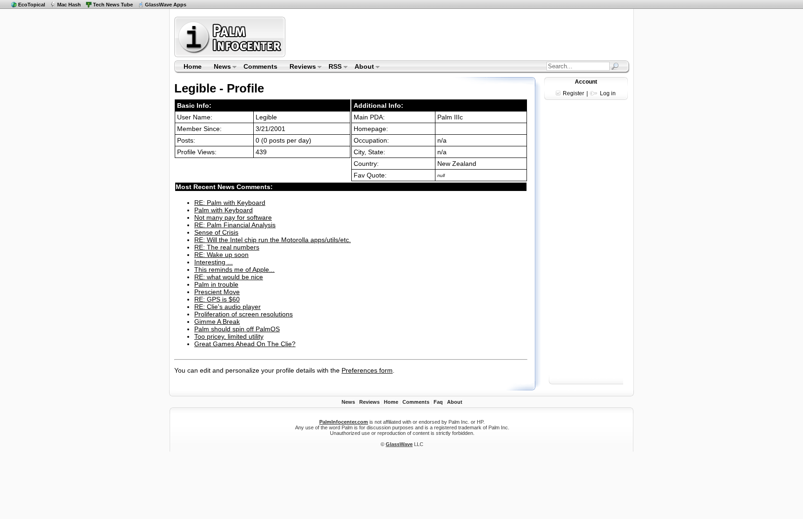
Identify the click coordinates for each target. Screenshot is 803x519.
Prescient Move (217, 292)
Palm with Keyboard (223, 210)
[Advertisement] (459, 37)
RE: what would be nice (228, 277)
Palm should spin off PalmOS (237, 329)
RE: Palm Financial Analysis (235, 225)
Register (573, 93)
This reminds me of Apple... (234, 269)
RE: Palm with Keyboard (229, 202)
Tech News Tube (113, 4)
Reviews (299, 67)
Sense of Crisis (216, 232)
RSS (332, 67)
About (361, 67)
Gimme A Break (217, 321)
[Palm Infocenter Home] (230, 55)
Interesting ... (213, 262)
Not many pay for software (233, 217)
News (219, 67)
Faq (438, 402)
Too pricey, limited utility (228, 336)
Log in (608, 93)
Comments (260, 66)
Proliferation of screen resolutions (243, 314)
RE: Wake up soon (221, 254)
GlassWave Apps (165, 4)
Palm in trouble (216, 284)
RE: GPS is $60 (217, 299)
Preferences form (367, 370)
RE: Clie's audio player (227, 306)
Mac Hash (69, 4)
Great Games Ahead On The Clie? (245, 344)
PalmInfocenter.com (343, 422)
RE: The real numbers (226, 247)
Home (193, 66)
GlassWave (399, 444)
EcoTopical (31, 4)
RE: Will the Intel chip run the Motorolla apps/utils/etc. (272, 239)
